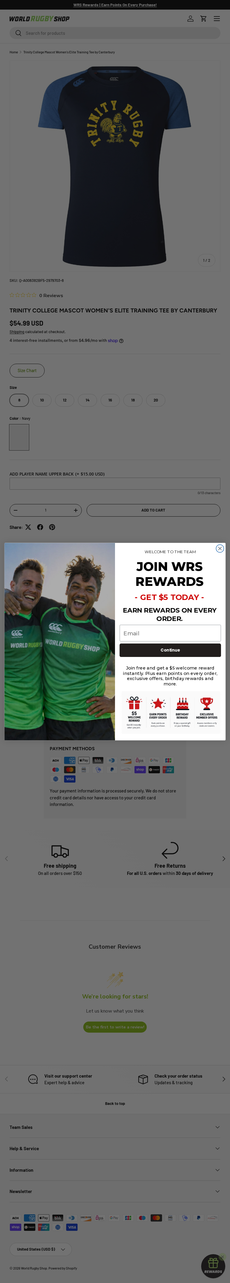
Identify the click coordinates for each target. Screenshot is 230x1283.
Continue (170, 650)
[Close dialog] (220, 548)
